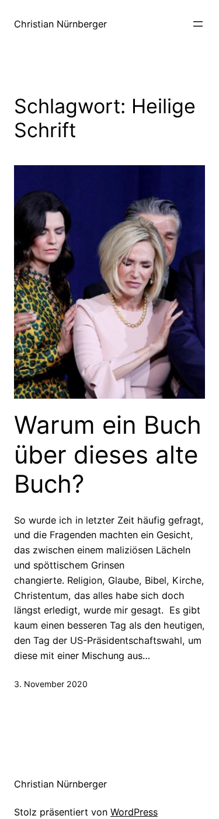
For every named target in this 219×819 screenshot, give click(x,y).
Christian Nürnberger (60, 24)
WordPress (134, 812)
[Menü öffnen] (198, 24)
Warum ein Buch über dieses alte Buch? (107, 454)
